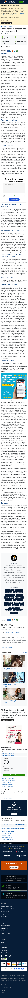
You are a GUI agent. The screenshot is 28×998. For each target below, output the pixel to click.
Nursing (10, 26)
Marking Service (6, 782)
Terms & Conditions (6, 987)
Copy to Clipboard (6, 647)
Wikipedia (12, 635)
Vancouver (4, 635)
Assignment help (5, 914)
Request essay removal (7, 720)
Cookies (3, 992)
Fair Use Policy (4, 945)
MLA (7, 632)
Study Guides (4, 928)
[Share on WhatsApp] (17, 51)
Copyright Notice (5, 990)
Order (20, 2)
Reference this (6, 46)
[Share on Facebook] (8, 51)
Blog (2, 936)
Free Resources (5, 930)
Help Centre (4, 950)
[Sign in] (26, 2)
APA (3, 632)
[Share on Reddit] (12, 51)
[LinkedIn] (6, 955)
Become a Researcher (6, 952)
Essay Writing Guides (7, 837)
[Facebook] (2, 955)
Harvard (18, 632)
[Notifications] (25, 2)
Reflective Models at (12, 828)
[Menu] (2, 2)
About (2, 942)
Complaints (4, 947)
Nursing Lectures (6, 796)
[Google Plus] (10, 955)
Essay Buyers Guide (7, 833)
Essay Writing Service (6, 906)
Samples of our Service (7, 784)
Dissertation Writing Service (8, 908)
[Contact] (23, 2)
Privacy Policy (4, 984)
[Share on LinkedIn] (14, 51)
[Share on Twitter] (10, 51)
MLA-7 (12, 632)
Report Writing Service (7, 778)
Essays (5, 26)
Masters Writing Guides (7, 839)
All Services (4, 916)
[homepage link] (1, 26)
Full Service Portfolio (7, 786)
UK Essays (6, 33)
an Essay (14, 774)
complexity (14, 522)
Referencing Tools (6, 835)
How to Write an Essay (7, 831)
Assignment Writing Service (8, 780)
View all (24, 652)
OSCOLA (19, 635)
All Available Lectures (7, 798)
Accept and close (6, 23)
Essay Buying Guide (6, 933)
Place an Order (14, 867)
